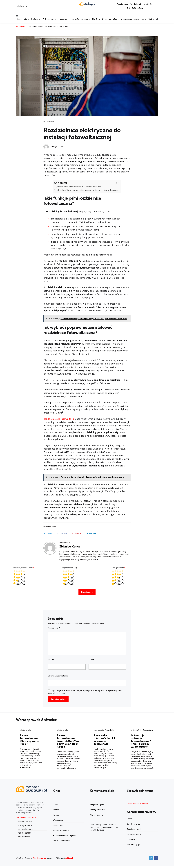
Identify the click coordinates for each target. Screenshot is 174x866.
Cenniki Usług (122, 4)
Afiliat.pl (69, 858)
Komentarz (54, 628)
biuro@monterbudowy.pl (26, 817)
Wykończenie (48, 19)
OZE (150, 19)
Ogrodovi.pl (131, 839)
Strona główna (21, 26)
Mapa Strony (58, 825)
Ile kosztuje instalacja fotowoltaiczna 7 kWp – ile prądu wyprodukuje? (141, 741)
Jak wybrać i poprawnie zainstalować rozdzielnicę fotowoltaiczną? (87, 190)
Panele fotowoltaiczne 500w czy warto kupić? (29, 740)
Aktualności (22, 19)
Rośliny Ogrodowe (134, 834)
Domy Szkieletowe (110, 19)
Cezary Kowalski (97, 809)
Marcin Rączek (96, 815)
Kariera (56, 815)
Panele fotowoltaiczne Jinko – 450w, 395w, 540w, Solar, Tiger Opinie (68, 741)
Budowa (34, 19)
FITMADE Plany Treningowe (64, 835)
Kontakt (56, 809)
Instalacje (63, 19)
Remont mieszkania (79, 19)
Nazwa (52, 659)
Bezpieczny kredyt (134, 829)
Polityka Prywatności (61, 840)
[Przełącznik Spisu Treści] (115, 183)
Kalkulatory (20, 6)
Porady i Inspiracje (137, 4)
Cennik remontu (133, 824)
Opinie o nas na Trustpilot (137, 803)
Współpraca (58, 820)
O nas (55, 804)
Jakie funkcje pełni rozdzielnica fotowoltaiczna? (78, 186)
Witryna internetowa (58, 676)
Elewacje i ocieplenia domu (132, 19)
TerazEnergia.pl (133, 844)
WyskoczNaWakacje (61, 830)
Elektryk (96, 19)
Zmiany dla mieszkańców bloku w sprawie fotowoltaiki (105, 740)
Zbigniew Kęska (69, 546)
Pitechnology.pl (39, 858)
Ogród (149, 4)
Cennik (129, 818)
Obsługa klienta (118, 568)
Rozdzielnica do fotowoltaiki (58, 418)
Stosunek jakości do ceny (23, 568)
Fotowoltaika (50, 121)
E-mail (92, 659)
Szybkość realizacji (70, 568)
